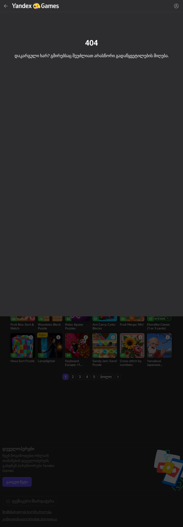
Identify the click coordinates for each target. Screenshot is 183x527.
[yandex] (36, 6)
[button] (91, 263)
